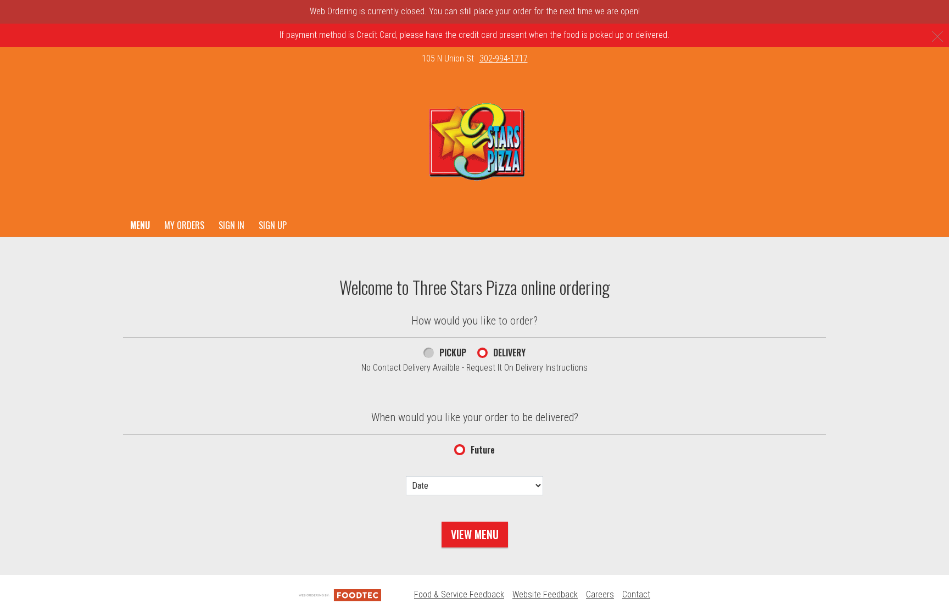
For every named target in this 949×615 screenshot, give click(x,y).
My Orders (184, 225)
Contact (636, 594)
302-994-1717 (503, 58)
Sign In (231, 225)
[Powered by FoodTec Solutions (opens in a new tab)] (340, 594)
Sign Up (273, 225)
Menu (140, 225)
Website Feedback (545, 594)
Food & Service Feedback (459, 594)
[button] (475, 142)
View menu (475, 534)
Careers (600, 594)
